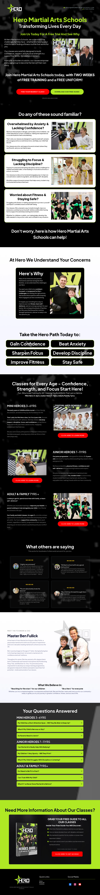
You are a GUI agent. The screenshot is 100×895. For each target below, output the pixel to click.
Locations (41, 884)
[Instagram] (75, 884)
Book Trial (41, 882)
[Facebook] (70, 884)
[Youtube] (79, 884)
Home (40, 881)
